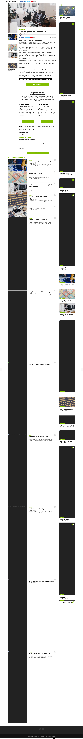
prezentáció (49, 126)
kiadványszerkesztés (22, 129)
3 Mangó (33, 129)
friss (31, 147)
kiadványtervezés (53, 147)
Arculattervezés (43, 105)
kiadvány (22, 109)
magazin (42, 126)
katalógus (29, 126)
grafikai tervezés (28, 129)
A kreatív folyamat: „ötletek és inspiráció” (12, 41)
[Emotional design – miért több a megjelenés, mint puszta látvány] (12, 57)
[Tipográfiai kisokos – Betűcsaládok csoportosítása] (12, 68)
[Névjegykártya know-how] (12, 49)
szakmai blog (21, 148)
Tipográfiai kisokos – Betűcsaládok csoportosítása (12, 70)
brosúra (36, 126)
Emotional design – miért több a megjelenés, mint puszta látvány (12, 60)
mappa (52, 126)
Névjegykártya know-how (12, 50)
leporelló (33, 126)
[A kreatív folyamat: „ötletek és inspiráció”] (12, 39)
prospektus (39, 126)
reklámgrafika (47, 99)
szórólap (45, 126)
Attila (25, 33)
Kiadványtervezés (24, 105)
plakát (27, 126)
